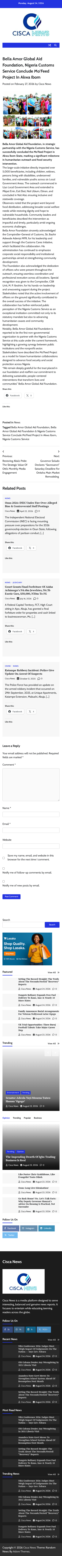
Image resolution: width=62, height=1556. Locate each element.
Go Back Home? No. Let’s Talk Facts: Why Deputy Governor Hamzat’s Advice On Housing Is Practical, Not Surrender (37, 1202)
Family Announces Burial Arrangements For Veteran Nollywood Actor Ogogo (38, 1012)
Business (38, 1118)
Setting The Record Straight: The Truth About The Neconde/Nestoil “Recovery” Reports (38, 982)
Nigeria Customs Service (15, 439)
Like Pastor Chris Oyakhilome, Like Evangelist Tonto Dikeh (36, 1176)
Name (6, 808)
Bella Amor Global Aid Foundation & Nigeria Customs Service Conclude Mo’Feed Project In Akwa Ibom (29, 431)
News (17, 422)
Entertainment (13, 1093)
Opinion (6, 1118)
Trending (25, 1093)
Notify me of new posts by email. (21, 885)
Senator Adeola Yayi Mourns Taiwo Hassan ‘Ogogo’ (28, 1099)
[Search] (55, 45)
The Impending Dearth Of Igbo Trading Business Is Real (30, 1158)
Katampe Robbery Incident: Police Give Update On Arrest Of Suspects (29, 671)
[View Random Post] (49, 45)
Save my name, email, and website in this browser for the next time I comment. (31, 857)
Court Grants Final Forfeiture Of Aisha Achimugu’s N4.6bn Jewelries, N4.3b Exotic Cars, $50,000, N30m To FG (29, 590)
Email (6, 823)
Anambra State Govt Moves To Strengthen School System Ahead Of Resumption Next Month (36, 1378)
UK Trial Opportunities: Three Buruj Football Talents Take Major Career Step (37, 1027)
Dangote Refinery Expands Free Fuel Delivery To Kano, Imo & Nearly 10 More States (37, 998)
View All (52, 972)
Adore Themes (21, 1551)
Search (6, 919)
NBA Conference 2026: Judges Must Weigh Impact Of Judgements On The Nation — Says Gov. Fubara (37, 1349)
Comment (9, 764)
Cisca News (45, 83)
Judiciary (17, 583)
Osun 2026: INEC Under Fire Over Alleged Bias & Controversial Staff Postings (31, 504)
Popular (27, 1118)
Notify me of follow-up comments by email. (27, 872)
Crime (8, 666)
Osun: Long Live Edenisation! (33, 1188)
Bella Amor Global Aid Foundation (30, 427)
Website (6, 839)
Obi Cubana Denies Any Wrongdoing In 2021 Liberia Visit (37, 1430)
